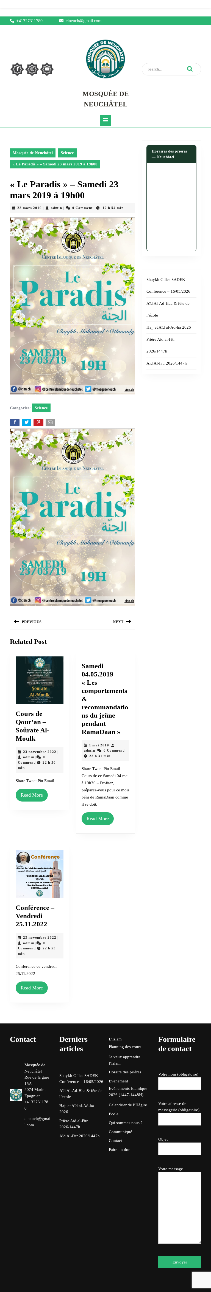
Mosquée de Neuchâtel (33, 153)
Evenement (118, 1081)
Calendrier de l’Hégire (128, 1105)
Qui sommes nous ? (126, 1123)
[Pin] (39, 423)
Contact (115, 1140)
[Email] (51, 423)
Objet (163, 1139)
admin (56, 208)
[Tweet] (27, 423)
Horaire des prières (125, 1072)
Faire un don (120, 1149)
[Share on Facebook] (15, 423)
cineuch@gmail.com (83, 20)
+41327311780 (29, 20)
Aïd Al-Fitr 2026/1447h (166, 363)
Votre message (170, 1169)
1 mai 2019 (99, 745)
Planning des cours (125, 1047)
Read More (32, 795)
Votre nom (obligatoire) (178, 1074)
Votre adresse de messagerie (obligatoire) (178, 1106)
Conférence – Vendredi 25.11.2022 (35, 916)
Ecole (113, 1114)
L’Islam (115, 1039)
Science (67, 153)
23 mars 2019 (29, 208)
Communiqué (120, 1132)
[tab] (105, 120)
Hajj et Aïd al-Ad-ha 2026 (168, 327)
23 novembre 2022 (39, 752)
